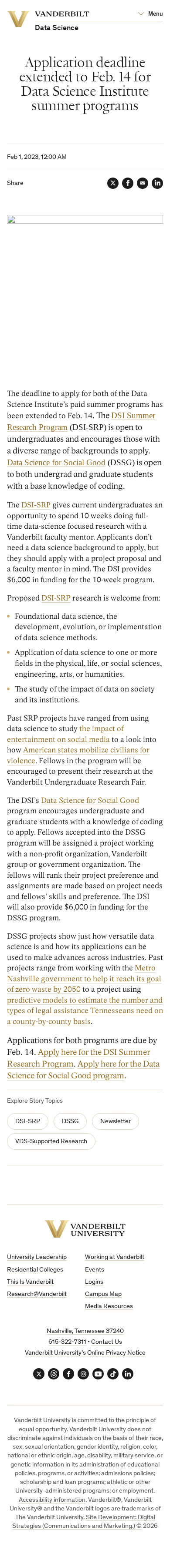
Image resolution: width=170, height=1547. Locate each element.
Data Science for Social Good (56, 462)
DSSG (70, 1121)
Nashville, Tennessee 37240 (85, 1331)
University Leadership (37, 1257)
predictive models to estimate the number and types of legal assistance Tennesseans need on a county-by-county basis (85, 1011)
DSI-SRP (56, 598)
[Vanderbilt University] (85, 1229)
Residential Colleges (35, 1270)
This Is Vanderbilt (30, 1282)
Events (94, 1270)
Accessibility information (52, 1500)
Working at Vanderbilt (114, 1257)
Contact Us (106, 1342)
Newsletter (115, 1121)
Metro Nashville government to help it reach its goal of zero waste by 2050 (84, 978)
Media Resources (109, 1306)
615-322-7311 (67, 1342)
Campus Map (103, 1294)
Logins (94, 1282)
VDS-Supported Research (51, 1141)
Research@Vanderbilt (37, 1294)
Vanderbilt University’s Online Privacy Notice (85, 1353)
